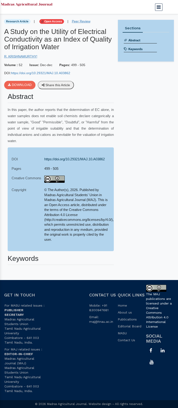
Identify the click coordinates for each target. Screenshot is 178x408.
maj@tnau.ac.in (101, 321)
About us (125, 312)
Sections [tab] (132, 28)
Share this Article (57, 85)
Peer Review (81, 21)
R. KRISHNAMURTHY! (20, 56)
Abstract (134, 40)
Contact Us (126, 340)
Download (21, 85)
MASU (122, 333)
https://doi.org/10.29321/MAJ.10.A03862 (40, 73)
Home (122, 305)
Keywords (135, 49)
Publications (127, 319)
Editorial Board (129, 326)
